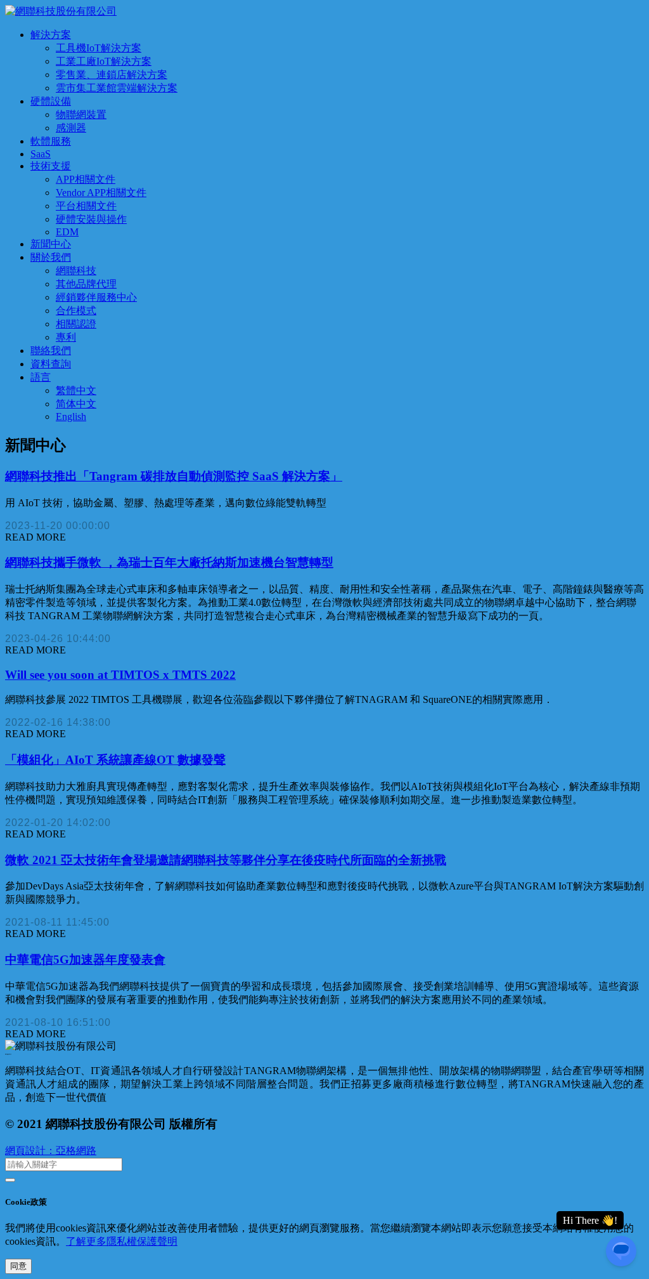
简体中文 (76, 403)
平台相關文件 (86, 205)
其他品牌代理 (86, 284)
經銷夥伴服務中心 (96, 297)
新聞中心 (50, 244)
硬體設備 (50, 101)
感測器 (71, 127)
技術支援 (50, 166)
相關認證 (76, 323)
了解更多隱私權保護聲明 (121, 1241)
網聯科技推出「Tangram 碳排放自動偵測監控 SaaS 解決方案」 (173, 476)
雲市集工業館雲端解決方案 (116, 87)
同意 (18, 1266)
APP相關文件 (85, 179)
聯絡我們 (50, 350)
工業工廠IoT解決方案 (103, 61)
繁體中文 (76, 390)
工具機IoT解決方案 (98, 48)
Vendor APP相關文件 (101, 192)
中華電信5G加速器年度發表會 (85, 959)
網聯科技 (76, 270)
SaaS (40, 153)
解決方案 (50, 34)
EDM (67, 231)
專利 (66, 337)
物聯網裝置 (81, 114)
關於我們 (50, 257)
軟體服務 (50, 141)
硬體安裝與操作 (91, 219)
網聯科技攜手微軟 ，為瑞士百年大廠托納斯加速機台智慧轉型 (169, 562)
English (71, 416)
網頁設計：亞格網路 (50, 1150)
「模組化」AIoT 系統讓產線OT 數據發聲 (115, 759)
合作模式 (76, 310)
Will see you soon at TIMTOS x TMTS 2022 (120, 674)
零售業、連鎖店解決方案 (111, 74)
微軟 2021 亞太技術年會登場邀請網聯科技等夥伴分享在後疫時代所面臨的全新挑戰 (225, 860)
